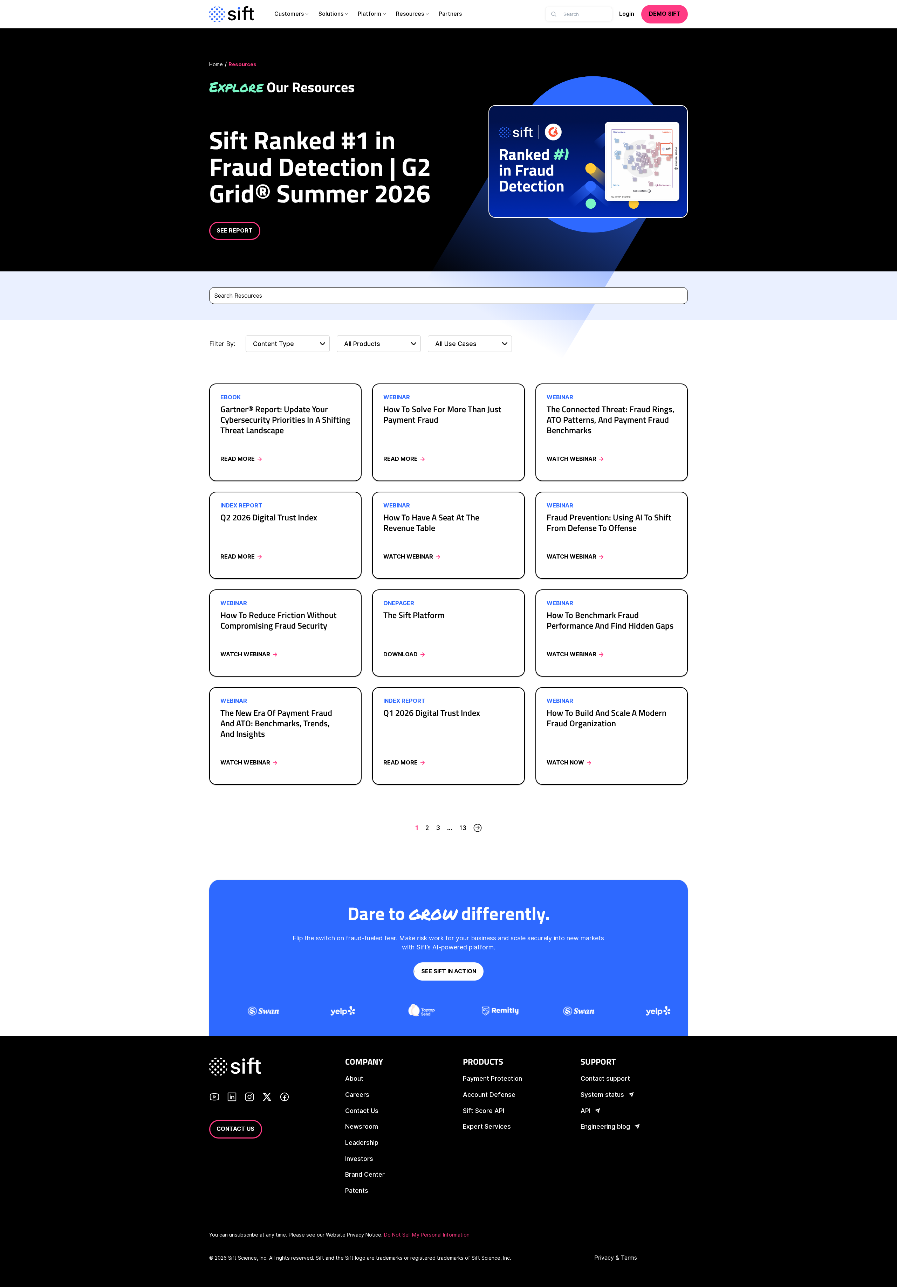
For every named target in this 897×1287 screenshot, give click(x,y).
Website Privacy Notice (353, 1235)
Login (626, 14)
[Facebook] (284, 1098)
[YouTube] (214, 1098)
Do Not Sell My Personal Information (427, 1235)
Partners (450, 14)
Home (216, 64)
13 (462, 827)
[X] (267, 1098)
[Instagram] (249, 1098)
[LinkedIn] (232, 1098)
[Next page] (477, 827)
